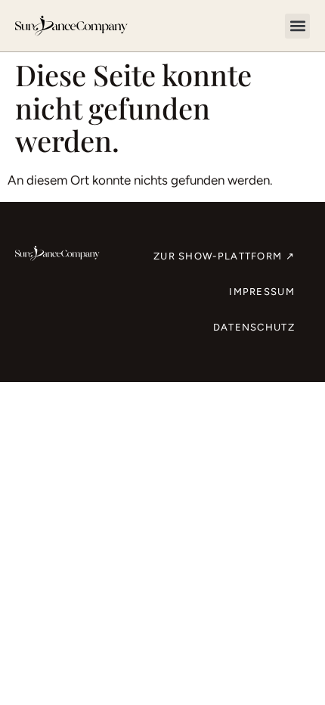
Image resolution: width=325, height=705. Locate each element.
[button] (297, 26)
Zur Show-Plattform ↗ (224, 256)
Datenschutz (254, 327)
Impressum (262, 291)
